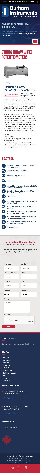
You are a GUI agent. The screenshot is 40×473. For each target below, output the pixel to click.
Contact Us (6, 380)
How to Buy (6, 365)
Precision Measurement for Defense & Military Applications (22, 202)
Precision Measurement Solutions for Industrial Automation (21, 223)
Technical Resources (9, 373)
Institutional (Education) (16, 176)
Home (3, 32)
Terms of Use (13, 463)
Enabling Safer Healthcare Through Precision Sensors (20, 166)
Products (10, 32)
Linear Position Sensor (21, 32)
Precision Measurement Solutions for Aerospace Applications (21, 212)
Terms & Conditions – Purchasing (19, 461)
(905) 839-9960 (9, 398)
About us (6, 363)
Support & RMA (8, 370)
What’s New (7, 368)
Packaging (11, 196)
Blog (4, 375)
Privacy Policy (25, 463)
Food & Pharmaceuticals (16, 171)
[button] (33, 68)
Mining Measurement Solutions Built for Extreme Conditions (22, 187)
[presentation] (19, 320)
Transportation (12, 227)
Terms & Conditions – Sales (19, 458)
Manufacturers (8, 360)
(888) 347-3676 (9, 413)
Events (5, 378)
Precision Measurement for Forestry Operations (21, 207)
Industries (6, 357)
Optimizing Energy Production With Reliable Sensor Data (20, 192)
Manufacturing (12, 181)
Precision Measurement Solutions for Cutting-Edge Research (21, 218)
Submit (8, 327)
